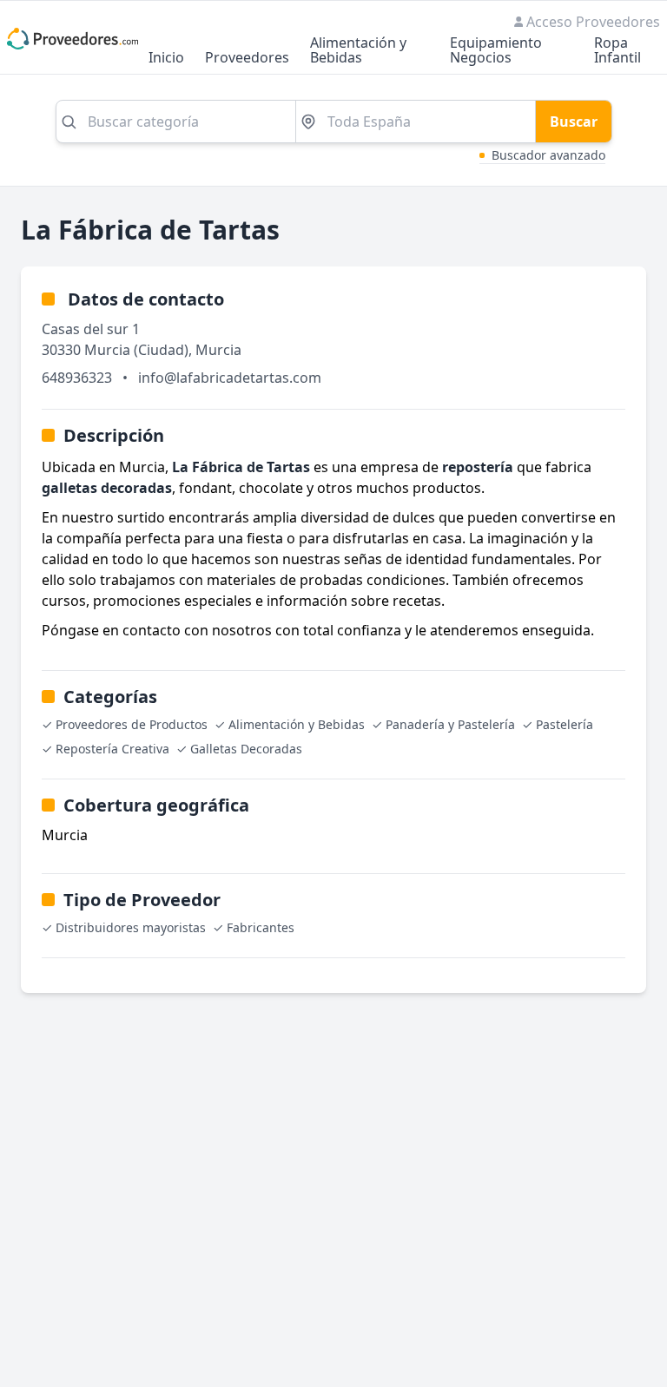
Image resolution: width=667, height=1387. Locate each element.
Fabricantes (260, 927)
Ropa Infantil (617, 51)
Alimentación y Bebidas (358, 51)
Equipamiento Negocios (496, 51)
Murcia (218, 349)
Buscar (574, 121)
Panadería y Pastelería (450, 724)
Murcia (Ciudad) (136, 349)
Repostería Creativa (112, 748)
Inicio (166, 58)
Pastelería (564, 724)
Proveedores (247, 58)
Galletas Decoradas (246, 748)
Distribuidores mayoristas (131, 927)
